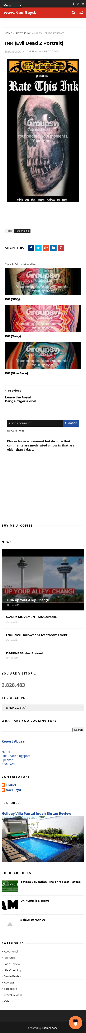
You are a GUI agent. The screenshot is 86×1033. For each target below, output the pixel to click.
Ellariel (11, 785)
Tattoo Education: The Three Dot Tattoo (50, 881)
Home (8, 33)
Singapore (10, 989)
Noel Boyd (13, 790)
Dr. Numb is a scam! (34, 900)
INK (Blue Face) (16, 373)
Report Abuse (13, 741)
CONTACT (9, 764)
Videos (8, 1001)
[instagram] (78, 4)
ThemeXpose (50, 1028)
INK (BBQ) (12, 299)
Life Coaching (12, 970)
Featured (9, 958)
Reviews (9, 982)
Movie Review (13, 976)
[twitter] (83, 4)
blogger (71, 423)
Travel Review (13, 995)
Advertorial (11, 951)
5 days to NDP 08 (33, 919)
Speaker (7, 760)
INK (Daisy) (13, 336)
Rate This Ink (22, 33)
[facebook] (73, 4)
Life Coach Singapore (16, 756)
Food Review (12, 964)
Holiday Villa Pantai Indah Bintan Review (36, 813)
